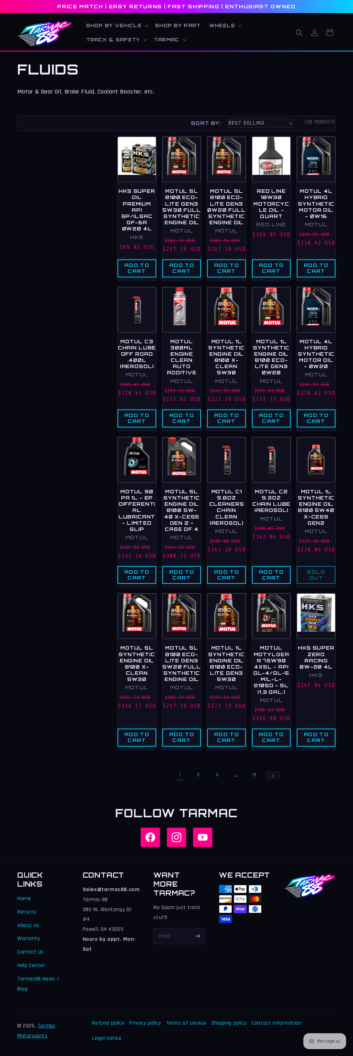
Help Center (31, 965)
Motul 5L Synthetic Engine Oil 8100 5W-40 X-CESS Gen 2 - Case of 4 (181, 510)
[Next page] (273, 775)
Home (24, 898)
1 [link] (180, 775)
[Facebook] (150, 837)
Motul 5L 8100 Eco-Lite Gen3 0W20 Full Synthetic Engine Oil (226, 206)
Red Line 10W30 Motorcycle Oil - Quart (271, 203)
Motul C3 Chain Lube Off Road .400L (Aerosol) (137, 353)
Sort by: (206, 123)
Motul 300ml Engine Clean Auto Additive (181, 357)
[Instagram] (176, 837)
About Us (28, 925)
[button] (116, 26)
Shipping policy (228, 1023)
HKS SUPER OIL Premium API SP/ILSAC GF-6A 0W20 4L (137, 209)
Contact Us (30, 952)
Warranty (28, 938)
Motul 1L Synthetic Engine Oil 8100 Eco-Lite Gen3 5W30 (226, 663)
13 (254, 775)
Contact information (276, 1023)
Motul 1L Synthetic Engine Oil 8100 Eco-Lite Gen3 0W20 (271, 357)
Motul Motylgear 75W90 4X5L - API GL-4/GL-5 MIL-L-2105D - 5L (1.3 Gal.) (271, 669)
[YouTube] (202, 837)
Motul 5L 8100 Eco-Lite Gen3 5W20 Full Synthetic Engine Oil (181, 663)
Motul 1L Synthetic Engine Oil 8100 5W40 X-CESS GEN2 (316, 507)
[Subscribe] (197, 936)
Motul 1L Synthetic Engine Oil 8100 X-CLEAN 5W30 (226, 357)
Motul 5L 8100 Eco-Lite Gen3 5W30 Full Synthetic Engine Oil (181, 206)
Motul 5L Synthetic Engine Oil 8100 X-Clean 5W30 (137, 663)
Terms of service (186, 1023)
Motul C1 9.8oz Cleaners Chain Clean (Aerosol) (226, 507)
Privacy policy (145, 1023)
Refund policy (108, 1023)
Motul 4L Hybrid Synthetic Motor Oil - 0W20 (316, 353)
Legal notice (106, 1038)
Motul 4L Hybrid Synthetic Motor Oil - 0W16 (316, 203)
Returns (26, 912)
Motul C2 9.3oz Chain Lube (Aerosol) (271, 500)
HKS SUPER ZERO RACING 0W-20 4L (316, 657)
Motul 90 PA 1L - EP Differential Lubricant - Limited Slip (137, 510)
